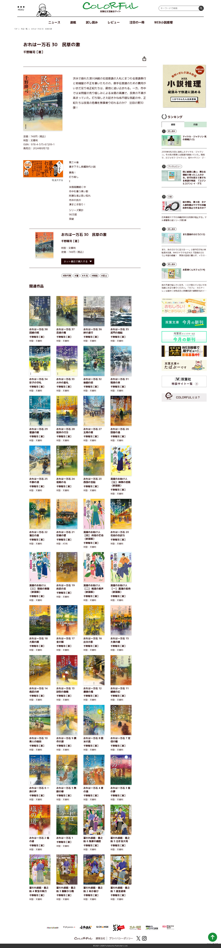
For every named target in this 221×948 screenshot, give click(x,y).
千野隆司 (66, 241)
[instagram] (144, 938)
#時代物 (67, 275)
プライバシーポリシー (121, 938)
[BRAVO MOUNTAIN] (152, 927)
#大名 (85, 275)
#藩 (76, 275)
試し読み (92, 22)
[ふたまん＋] (86, 927)
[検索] (201, 8)
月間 (195, 124)
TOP (15, 29)
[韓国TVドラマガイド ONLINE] (168, 927)
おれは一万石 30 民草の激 (41, 29)
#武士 (104, 275)
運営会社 (100, 938)
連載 (73, 22)
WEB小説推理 (163, 22)
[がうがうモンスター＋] (69, 927)
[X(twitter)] (138, 938)
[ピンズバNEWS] (119, 926)
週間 (173, 124)
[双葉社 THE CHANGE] (102, 927)
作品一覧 (24, 29)
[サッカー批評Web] (135, 927)
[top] (110, 6)
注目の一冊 (136, 22)
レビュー (114, 22)
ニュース (54, 22)
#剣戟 (95, 275)
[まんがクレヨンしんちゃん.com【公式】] (53, 927)
